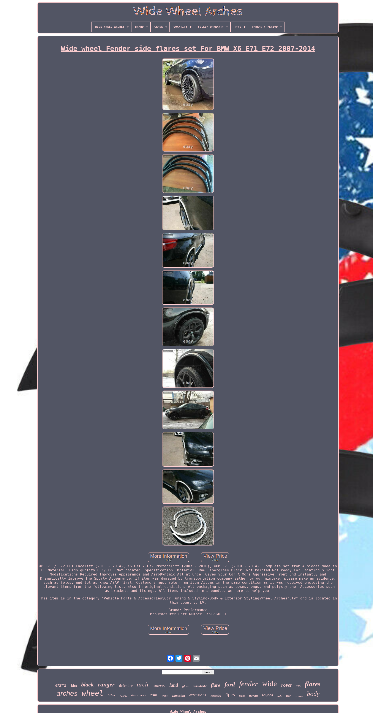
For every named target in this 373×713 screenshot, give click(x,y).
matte (242, 695)
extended (215, 695)
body (313, 693)
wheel (92, 693)
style (279, 696)
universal (159, 686)
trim (153, 695)
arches (67, 693)
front (165, 695)
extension (178, 695)
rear (288, 695)
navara (253, 695)
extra (60, 685)
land (173, 685)
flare (215, 685)
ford (229, 684)
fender (248, 684)
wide (269, 683)
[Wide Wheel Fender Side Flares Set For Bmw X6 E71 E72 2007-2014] (188, 84)
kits (74, 685)
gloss (185, 686)
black (87, 684)
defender (126, 685)
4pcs (230, 694)
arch (142, 684)
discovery (138, 695)
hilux (111, 695)
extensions (197, 695)
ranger (106, 684)
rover (286, 685)
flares (313, 684)
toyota (267, 694)
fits (298, 686)
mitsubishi (200, 686)
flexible (123, 696)
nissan (299, 696)
